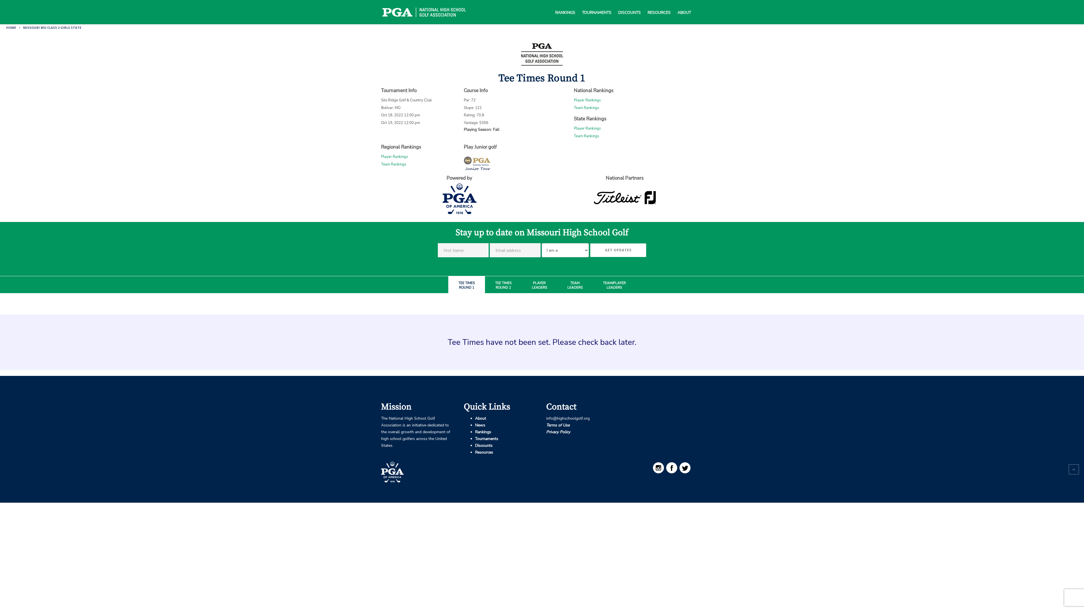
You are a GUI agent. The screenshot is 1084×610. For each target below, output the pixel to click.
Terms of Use (558, 425)
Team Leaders (575, 285)
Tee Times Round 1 (466, 285)
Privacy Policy (558, 432)
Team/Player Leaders (614, 285)
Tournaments (596, 5)
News (480, 425)
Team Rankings (586, 107)
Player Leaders (539, 285)
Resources (659, 5)
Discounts (629, 5)
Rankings (565, 5)
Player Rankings (587, 100)
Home (11, 27)
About (684, 5)
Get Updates (618, 250)
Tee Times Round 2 (503, 285)
